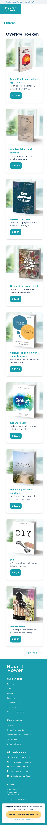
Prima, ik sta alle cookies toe (23, 814)
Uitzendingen (13, 702)
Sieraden (11, 698)
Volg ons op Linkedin (20, 771)
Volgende (32, 652)
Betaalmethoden (14, 744)
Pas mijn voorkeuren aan (23, 820)
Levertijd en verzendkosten (19, 735)
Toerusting (11, 707)
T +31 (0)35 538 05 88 (16, 799)
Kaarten (10, 693)
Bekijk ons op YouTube (21, 767)
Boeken (10, 684)
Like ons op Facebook (20, 757)
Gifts (9, 689)
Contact (10, 725)
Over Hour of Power (16, 712)
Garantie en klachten (16, 730)
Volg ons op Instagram (21, 762)
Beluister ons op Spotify (21, 776)
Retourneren (12, 739)
